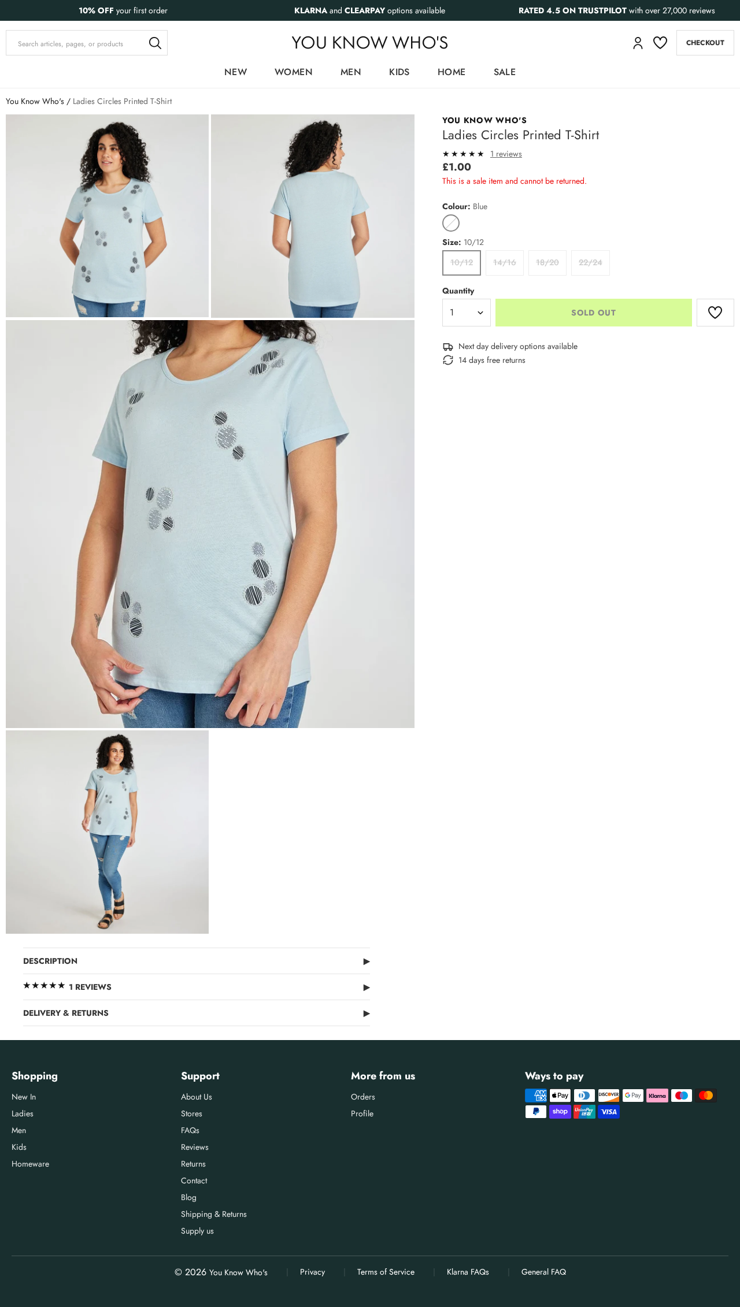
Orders (363, 1096)
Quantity (458, 290)
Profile (362, 1113)
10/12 (461, 263)
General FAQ (543, 1272)
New (235, 72)
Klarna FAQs (468, 1272)
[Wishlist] (660, 42)
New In (24, 1096)
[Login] (638, 43)
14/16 (504, 263)
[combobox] (87, 42)
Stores (191, 1113)
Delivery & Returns (196, 1013)
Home (452, 72)
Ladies (23, 1113)
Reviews (195, 1147)
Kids (399, 72)
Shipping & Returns (214, 1214)
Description (196, 961)
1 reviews (506, 153)
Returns (193, 1163)
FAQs (190, 1130)
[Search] (155, 42)
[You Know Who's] (369, 42)
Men (351, 72)
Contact (194, 1180)
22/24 (590, 263)
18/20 (547, 263)
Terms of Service (386, 1272)
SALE (505, 72)
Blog (189, 1197)
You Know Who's (35, 101)
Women (294, 72)
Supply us (197, 1231)
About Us (196, 1096)
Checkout (705, 43)
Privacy (312, 1272)
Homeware (30, 1163)
